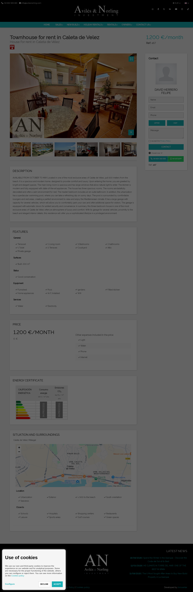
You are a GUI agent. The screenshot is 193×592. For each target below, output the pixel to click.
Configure (10, 584)
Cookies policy (17, 576)
